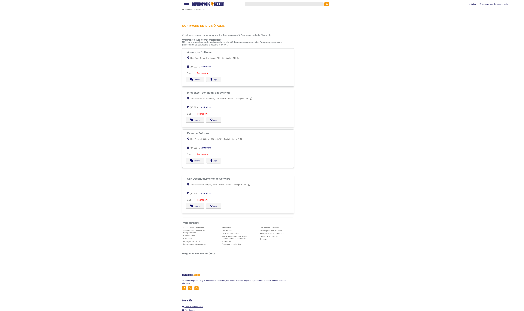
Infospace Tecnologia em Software (209, 92)
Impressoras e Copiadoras (194, 244)
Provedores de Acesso (269, 228)
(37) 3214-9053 (196, 67)
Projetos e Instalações (231, 244)
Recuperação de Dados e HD (272, 233)
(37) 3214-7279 (196, 148)
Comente (195, 80)
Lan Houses (227, 230)
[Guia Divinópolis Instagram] (197, 288)
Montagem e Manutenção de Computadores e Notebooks (234, 237)
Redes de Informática (269, 236)
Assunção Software (199, 52)
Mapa (214, 80)
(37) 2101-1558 (196, 193)
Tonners (263, 239)
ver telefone (206, 66)
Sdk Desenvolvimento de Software (209, 178)
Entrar (473, 4)
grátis (506, 4)
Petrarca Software (198, 133)
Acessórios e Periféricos (193, 228)
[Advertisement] (239, 11)
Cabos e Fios (189, 236)
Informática (226, 228)
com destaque (495, 4)
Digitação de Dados (191, 241)
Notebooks (226, 241)
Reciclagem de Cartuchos (271, 230)
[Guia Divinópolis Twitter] (191, 288)
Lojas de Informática (230, 233)
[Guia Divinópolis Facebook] (185, 288)
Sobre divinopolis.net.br (193, 307)
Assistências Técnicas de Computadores (194, 231)
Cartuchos (187, 238)
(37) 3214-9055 (196, 107)
